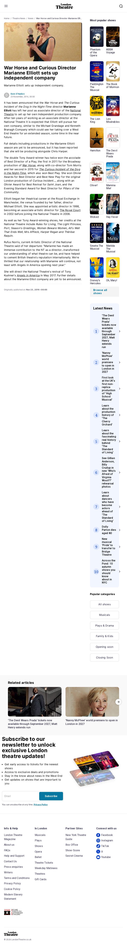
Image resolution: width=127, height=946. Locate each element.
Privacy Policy (41, 804)
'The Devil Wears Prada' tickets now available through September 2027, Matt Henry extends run (32, 724)
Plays (38, 840)
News (30, 18)
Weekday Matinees (46, 868)
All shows (104, 604)
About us (9, 844)
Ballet (38, 857)
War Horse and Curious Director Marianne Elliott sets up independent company (74, 18)
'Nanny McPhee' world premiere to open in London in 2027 (91, 722)
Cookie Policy (12, 889)
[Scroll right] (118, 702)
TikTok (105, 846)
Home (7, 18)
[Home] (64, 6)
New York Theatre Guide (75, 837)
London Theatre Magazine (13, 837)
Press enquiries (13, 866)
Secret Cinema (74, 855)
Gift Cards (41, 879)
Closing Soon (104, 657)
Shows (39, 846)
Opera (38, 851)
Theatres (40, 873)
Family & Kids (104, 636)
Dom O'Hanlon (17, 94)
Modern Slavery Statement (13, 896)
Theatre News (18, 18)
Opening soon (104, 646)
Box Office (71, 844)
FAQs (7, 850)
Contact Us (10, 861)
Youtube (106, 857)
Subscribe (51, 796)
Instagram (107, 840)
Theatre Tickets (44, 862)
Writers (8, 872)
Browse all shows (100, 292)
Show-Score (72, 850)
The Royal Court (70, 210)
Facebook (107, 835)
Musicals (104, 614)
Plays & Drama (104, 625)
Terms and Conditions (17, 878)
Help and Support (14, 855)
